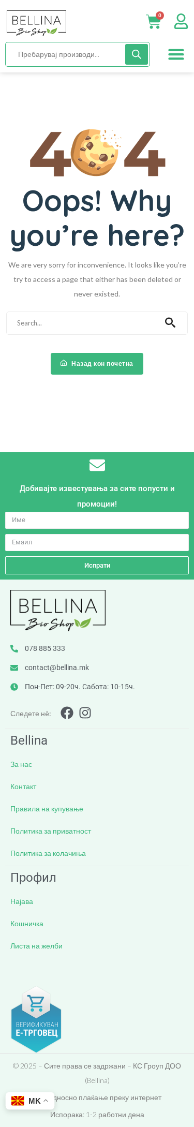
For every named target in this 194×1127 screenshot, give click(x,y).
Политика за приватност (50, 830)
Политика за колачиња (48, 853)
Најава (21, 901)
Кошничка (26, 923)
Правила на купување (46, 808)
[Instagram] (85, 713)
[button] (176, 54)
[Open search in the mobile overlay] (78, 54)
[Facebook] (67, 713)
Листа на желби (36, 945)
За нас (21, 764)
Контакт (23, 786)
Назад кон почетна (101, 363)
